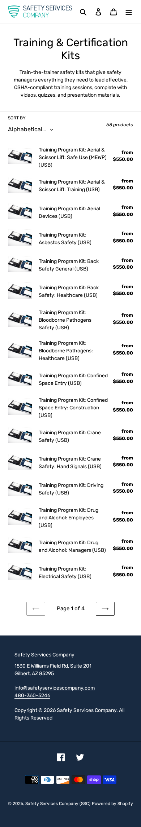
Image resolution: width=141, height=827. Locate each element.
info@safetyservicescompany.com (54, 688)
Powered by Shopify (112, 803)
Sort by (17, 117)
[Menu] (128, 11)
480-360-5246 (32, 695)
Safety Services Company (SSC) (57, 803)
